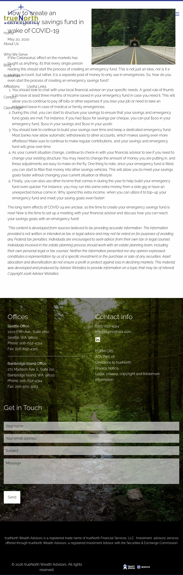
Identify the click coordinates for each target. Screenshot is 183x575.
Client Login (13, 108)
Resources (12, 76)
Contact (10, 97)
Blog (7, 65)
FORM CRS (104, 351)
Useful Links (36, 86)
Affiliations (12, 86)
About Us (11, 44)
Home (9, 33)
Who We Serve (16, 54)
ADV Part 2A (105, 357)
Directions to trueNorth (113, 362)
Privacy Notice (107, 368)
